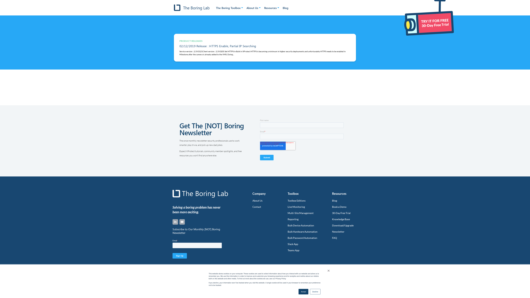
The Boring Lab (196, 7)
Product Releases (191, 41)
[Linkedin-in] (175, 222)
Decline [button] (315, 291)
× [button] (328, 269)
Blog (285, 8)
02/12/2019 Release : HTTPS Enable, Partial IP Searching (217, 46)
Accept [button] (303, 291)
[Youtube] (182, 222)
